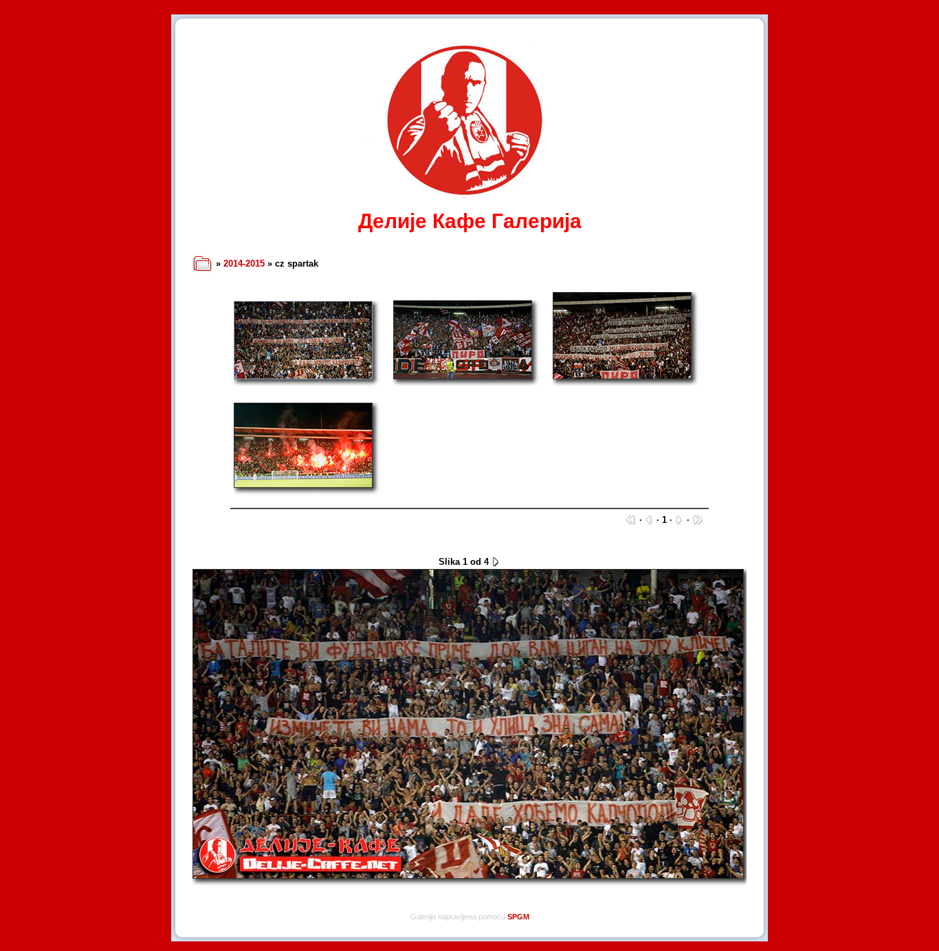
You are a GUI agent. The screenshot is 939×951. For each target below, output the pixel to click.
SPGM (518, 917)
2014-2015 (244, 263)
